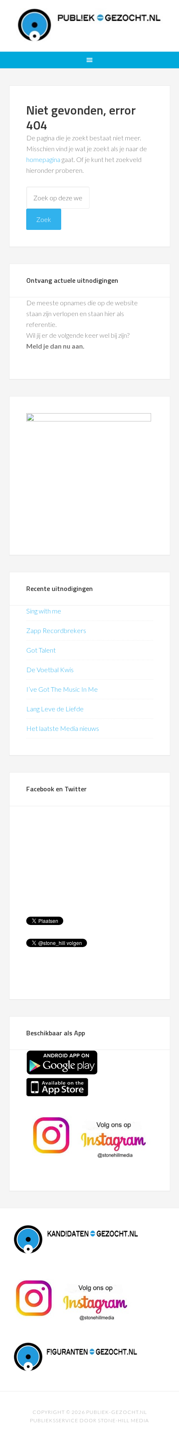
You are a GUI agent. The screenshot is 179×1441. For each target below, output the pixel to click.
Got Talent (41, 650)
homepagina (43, 159)
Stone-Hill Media (123, 1420)
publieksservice (54, 1420)
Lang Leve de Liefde (55, 709)
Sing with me (43, 611)
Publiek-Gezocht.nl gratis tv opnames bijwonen (89, 25)
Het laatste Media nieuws (62, 728)
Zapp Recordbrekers (56, 630)
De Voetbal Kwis (50, 669)
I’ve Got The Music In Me (62, 689)
